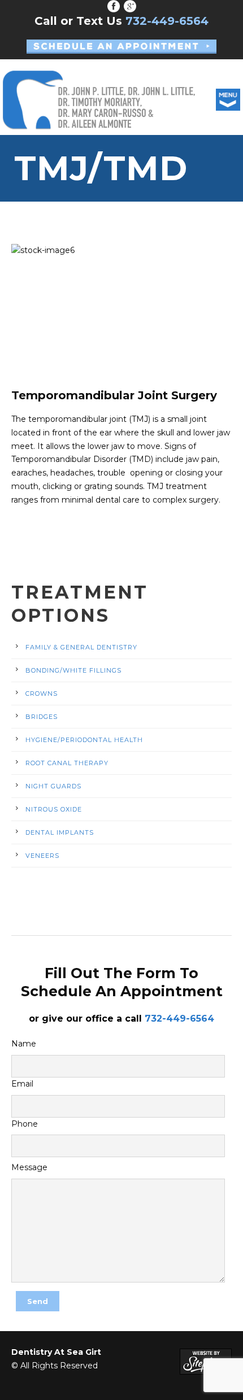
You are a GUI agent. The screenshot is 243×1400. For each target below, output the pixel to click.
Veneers (42, 856)
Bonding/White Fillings (73, 670)
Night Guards (53, 786)
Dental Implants (59, 832)
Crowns (41, 693)
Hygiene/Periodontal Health (84, 740)
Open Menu (228, 100)
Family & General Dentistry (81, 647)
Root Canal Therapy (67, 763)
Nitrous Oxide (53, 809)
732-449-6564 (179, 1018)
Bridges (41, 717)
